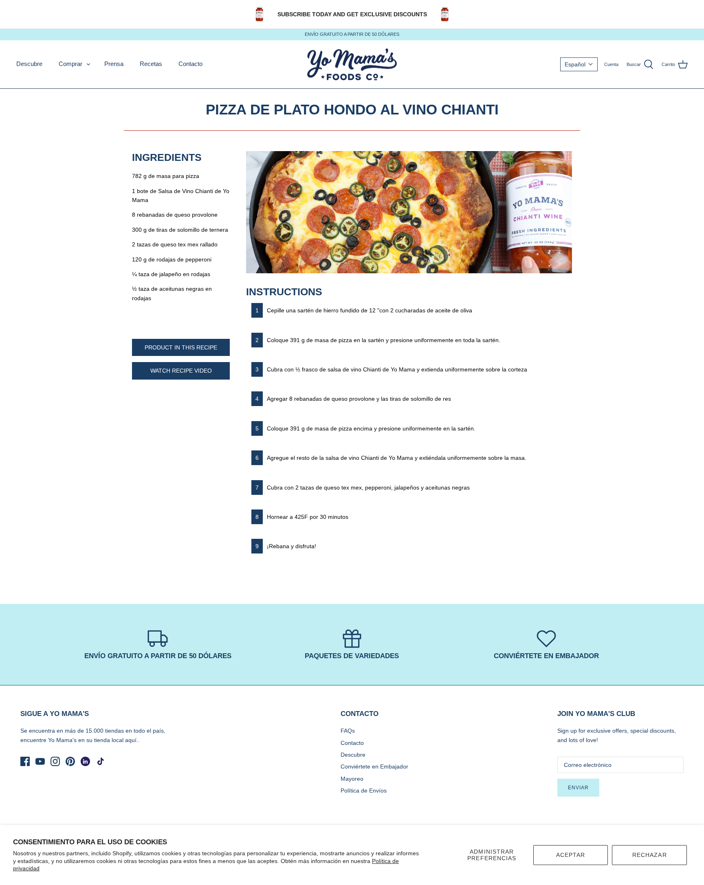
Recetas (151, 63)
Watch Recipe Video (181, 370)
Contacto (190, 63)
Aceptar (570, 855)
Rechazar (649, 855)
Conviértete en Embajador (374, 766)
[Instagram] (55, 761)
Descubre (29, 63)
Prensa (113, 63)
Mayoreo (352, 778)
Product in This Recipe (181, 347)
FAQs (348, 730)
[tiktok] (100, 761)
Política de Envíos (364, 790)
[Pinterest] (70, 761)
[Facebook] (25, 761)
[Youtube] (40, 761)
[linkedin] (85, 761)
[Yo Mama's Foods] (352, 64)
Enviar (578, 788)
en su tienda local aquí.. (109, 740)
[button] (579, 64)
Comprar (70, 63)
